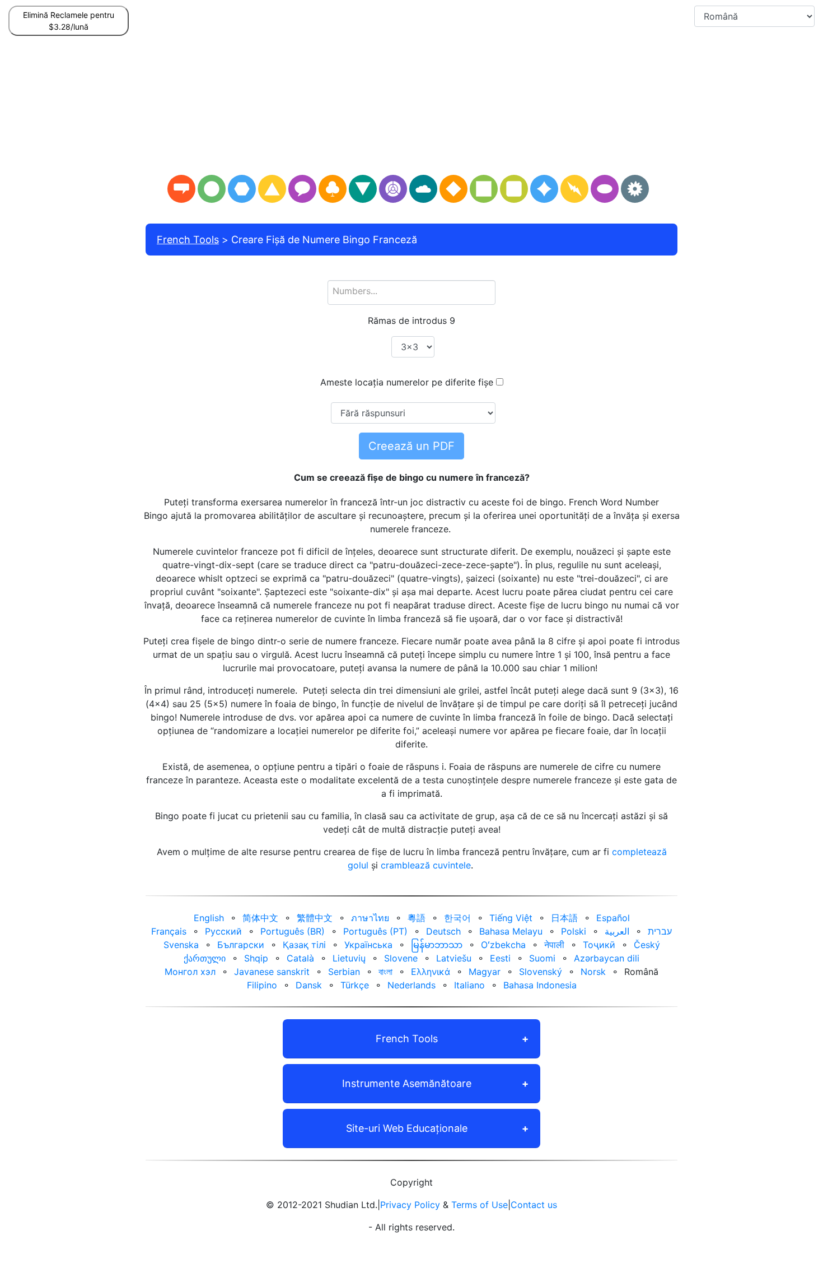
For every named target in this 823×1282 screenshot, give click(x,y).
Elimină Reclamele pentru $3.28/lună (68, 20)
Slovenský (540, 971)
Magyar (485, 971)
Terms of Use (479, 1204)
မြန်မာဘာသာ (436, 944)
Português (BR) (292, 931)
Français (168, 931)
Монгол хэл (190, 971)
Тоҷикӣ (599, 944)
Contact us (534, 1204)
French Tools (188, 239)
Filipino (262, 985)
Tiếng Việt (510, 917)
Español (613, 917)
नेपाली (554, 944)
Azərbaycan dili (606, 958)
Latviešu (453, 958)
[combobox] (411, 292)
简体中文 (260, 917)
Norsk (593, 971)
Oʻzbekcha (503, 944)
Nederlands (411, 985)
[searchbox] (411, 291)
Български (240, 944)
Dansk (309, 985)
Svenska (181, 944)
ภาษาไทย (370, 917)
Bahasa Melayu (511, 931)
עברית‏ (660, 931)
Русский (223, 931)
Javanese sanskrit (272, 971)
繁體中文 (315, 917)
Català (300, 958)
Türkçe (354, 985)
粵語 (416, 917)
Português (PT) (375, 931)
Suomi (542, 958)
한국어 (457, 917)
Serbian (344, 971)
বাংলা (385, 971)
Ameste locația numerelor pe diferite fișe (406, 382)
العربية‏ (617, 931)
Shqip (256, 958)
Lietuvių (349, 958)
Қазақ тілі (304, 944)
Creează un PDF (411, 446)
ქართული (205, 958)
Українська (368, 944)
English (209, 917)
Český (647, 944)
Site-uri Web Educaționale (406, 1128)
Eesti (500, 958)
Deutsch (443, 931)
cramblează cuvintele (426, 865)
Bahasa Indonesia (540, 985)
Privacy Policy (410, 1204)
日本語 (564, 917)
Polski (573, 931)
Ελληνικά (430, 971)
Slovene (401, 958)
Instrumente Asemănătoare (406, 1083)
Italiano (469, 985)
